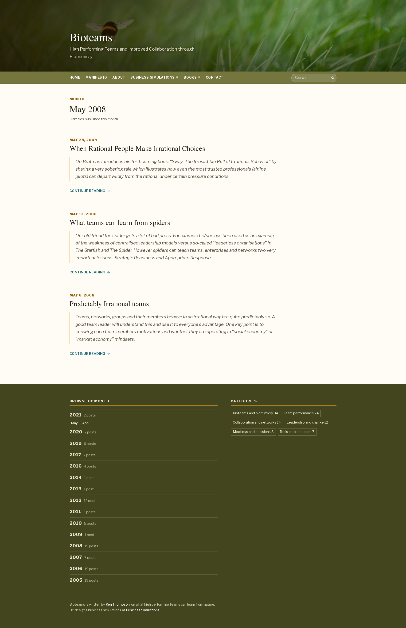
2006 (84, 568)
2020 (83, 432)
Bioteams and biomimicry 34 (255, 413)
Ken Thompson (118, 604)
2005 (84, 580)
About (118, 77)
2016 (83, 466)
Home (75, 77)
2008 (84, 545)
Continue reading (90, 191)
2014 (82, 477)
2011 (83, 511)
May (74, 423)
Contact (214, 77)
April (85, 423)
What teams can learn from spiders (120, 222)
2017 (83, 454)
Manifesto (96, 77)
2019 (83, 443)
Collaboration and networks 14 (257, 422)
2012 (84, 500)
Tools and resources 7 (297, 431)
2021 (83, 415)
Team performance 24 (301, 413)
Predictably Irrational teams (109, 303)
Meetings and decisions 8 (253, 431)
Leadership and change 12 (307, 422)
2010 (83, 523)
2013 (82, 489)
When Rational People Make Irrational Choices (137, 148)
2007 (83, 557)
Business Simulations (152, 77)
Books (190, 77)
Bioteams (91, 36)
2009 (82, 534)
